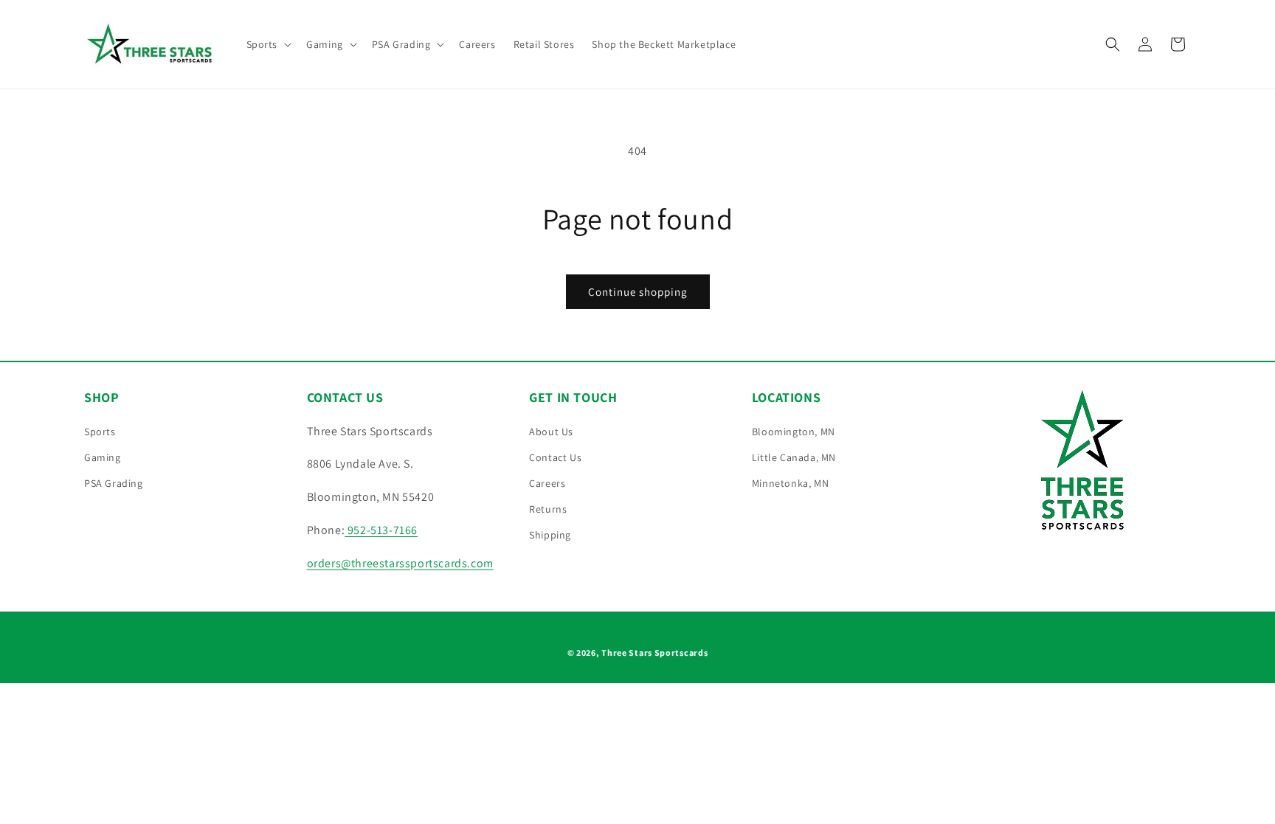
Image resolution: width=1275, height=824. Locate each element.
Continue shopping (638, 292)
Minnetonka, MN (790, 483)
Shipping (550, 534)
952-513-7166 (381, 530)
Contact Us (555, 457)
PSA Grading (113, 483)
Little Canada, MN (794, 457)
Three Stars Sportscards (654, 652)
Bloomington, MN (793, 431)
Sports (100, 431)
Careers (547, 483)
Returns (548, 509)
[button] (268, 44)
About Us (551, 431)
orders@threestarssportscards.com (400, 563)
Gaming (102, 457)
